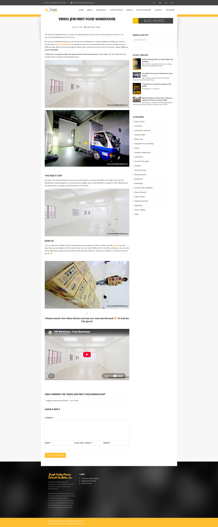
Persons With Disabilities (143, 188)
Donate (129, 10)
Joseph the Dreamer (61, 44)
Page (115, 245)
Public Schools (139, 197)
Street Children (139, 210)
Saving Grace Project (89, 481)
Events (136, 148)
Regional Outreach (141, 201)
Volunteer (170, 10)
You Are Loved (86, 483)
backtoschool (139, 121)
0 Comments (155, 89)
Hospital (137, 166)
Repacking (138, 205)
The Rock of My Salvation (90, 478)
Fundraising (138, 157)
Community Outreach (142, 130)
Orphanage (138, 183)
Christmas (138, 126)
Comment (49, 418)
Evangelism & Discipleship (144, 144)
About (90, 10)
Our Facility (101, 10)
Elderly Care (138, 139)
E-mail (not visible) (83, 443)
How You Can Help (143, 10)
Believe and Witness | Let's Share (65, 401)
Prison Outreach (140, 192)
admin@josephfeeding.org (85, 3)
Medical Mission (140, 174)
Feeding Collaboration (142, 152)
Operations (90, 27)
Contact (158, 10)
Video (98, 27)
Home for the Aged (141, 161)
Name (48, 443)
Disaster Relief (139, 135)
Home (81, 10)
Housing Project (140, 170)
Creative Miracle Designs (56, 521)
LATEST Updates (116, 10)
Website (106, 443)
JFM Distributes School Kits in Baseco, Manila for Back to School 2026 (157, 99)
